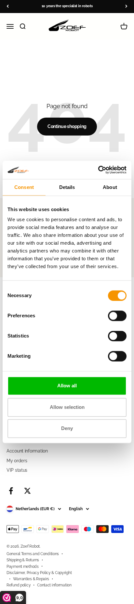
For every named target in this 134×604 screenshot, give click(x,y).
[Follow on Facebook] (11, 490)
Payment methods (23, 566)
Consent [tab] (24, 187)
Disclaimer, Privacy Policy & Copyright (39, 572)
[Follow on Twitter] (27, 490)
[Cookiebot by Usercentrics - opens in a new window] (98, 169)
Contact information (54, 585)
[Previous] (8, 6)
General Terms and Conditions (33, 554)
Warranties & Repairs (31, 579)
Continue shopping (67, 126)
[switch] (117, 316)
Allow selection (67, 407)
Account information (27, 450)
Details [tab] (67, 187)
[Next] (126, 6)
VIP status (17, 470)
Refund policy (19, 585)
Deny (67, 428)
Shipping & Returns (23, 560)
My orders (17, 460)
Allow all (67, 386)
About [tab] (110, 187)
